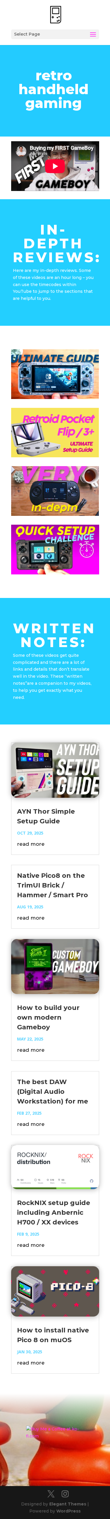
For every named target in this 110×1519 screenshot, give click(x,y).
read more (31, 844)
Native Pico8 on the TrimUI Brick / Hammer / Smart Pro (52, 885)
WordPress (68, 1511)
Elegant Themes (67, 1504)
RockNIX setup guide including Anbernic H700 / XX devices (53, 1212)
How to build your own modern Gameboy (48, 1017)
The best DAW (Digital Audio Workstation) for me (52, 1091)
